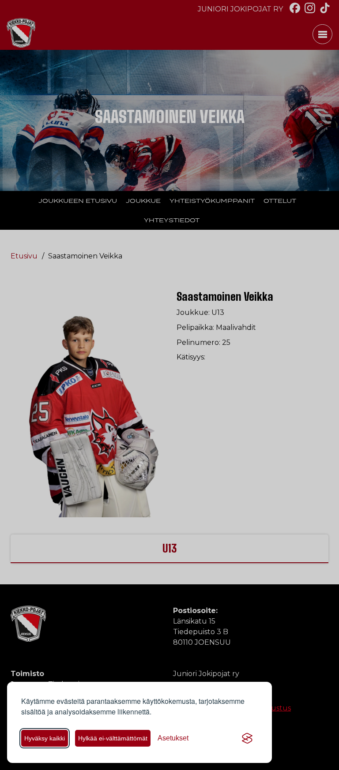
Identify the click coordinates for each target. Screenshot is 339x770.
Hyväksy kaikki (44, 738)
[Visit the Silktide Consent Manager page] (247, 738)
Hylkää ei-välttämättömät (112, 738)
